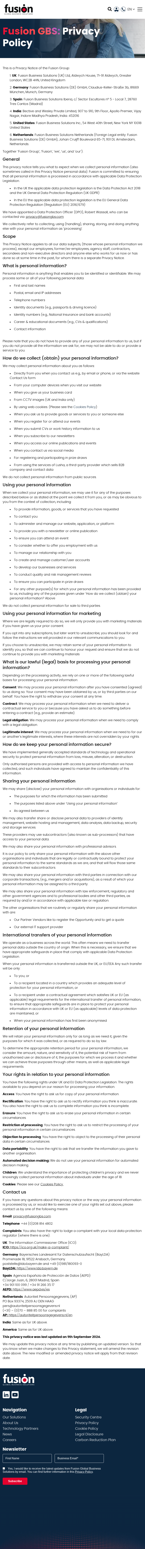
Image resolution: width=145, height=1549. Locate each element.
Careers (9, 1440)
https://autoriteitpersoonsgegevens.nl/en (37, 1315)
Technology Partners (20, 1428)
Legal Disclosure (89, 1434)
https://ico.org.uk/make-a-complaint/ (36, 1247)
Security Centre (88, 1417)
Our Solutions (14, 1417)
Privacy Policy (87, 1423)
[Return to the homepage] (18, 9)
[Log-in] (116, 9)
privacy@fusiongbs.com (45, 217)
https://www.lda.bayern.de (30, 1268)
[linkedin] (6, 1394)
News (7, 1434)
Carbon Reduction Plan (95, 1440)
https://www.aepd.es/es (26, 1289)
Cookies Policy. (51, 1184)
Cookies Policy (84, 407)
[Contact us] (123, 9)
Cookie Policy (86, 1428)
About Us (10, 1423)
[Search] (110, 9)
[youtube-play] (15, 1394)
